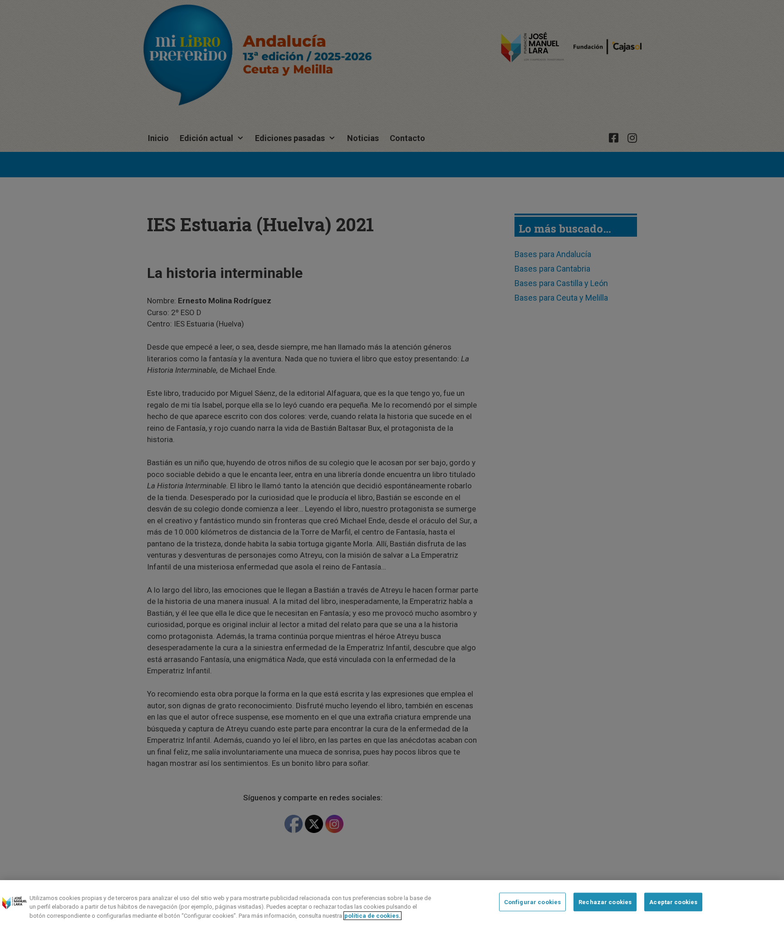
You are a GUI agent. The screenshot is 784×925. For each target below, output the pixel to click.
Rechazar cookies (605, 901)
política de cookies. (372, 915)
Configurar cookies (532, 901)
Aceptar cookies (673, 901)
